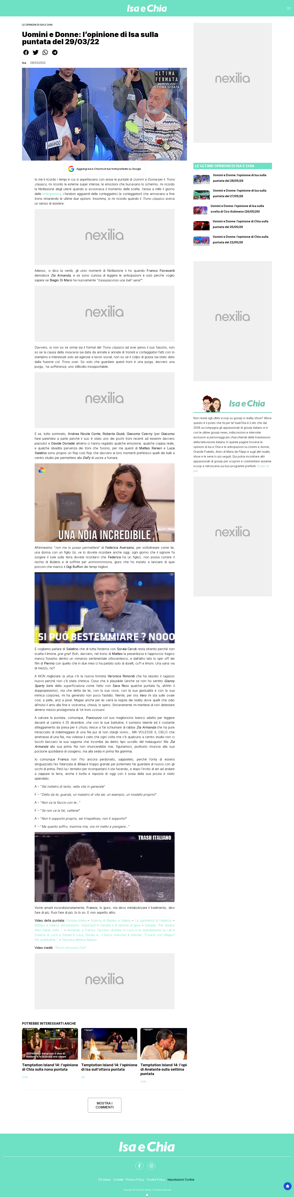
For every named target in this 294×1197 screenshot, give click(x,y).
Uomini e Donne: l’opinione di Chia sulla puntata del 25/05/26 (240, 224)
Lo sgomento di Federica (153, 920)
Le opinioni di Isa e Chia (37, 24)
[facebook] (26, 55)
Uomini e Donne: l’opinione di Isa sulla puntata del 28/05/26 (239, 177)
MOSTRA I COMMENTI (105, 1105)
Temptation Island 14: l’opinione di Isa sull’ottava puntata (109, 1067)
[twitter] (36, 55)
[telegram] (55, 55)
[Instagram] (149, 1163)
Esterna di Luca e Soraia (53, 935)
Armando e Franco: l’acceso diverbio (94, 930)
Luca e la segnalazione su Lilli (149, 930)
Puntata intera (76, 920)
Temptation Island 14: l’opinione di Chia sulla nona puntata (50, 1067)
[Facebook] (137, 1163)
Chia (25, 1077)
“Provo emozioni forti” (70, 948)
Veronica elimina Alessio (79, 940)
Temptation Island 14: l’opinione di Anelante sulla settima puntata (168, 1069)
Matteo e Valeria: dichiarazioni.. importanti (65, 925)
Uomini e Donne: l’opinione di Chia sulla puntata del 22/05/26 (240, 239)
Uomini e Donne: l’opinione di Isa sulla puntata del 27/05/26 (239, 193)
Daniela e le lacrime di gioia (120, 925)
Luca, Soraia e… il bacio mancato (101, 935)
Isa (24, 62)
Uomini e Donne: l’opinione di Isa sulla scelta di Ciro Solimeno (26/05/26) (237, 208)
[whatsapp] (45, 55)
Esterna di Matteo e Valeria (111, 920)
